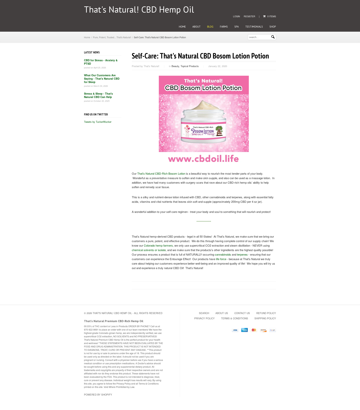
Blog (210, 26)
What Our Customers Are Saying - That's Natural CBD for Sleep (101, 78)
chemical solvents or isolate (149, 250)
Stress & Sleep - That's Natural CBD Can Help (98, 95)
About (196, 26)
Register (249, 16)
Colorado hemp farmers (158, 245)
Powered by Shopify (98, 394)
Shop (272, 26)
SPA (236, 26)
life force (221, 259)
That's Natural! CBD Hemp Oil (139, 9)
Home (182, 26)
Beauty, (176, 66)
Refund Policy (266, 313)
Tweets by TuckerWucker (97, 121)
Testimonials (254, 26)
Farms (224, 26)
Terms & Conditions (234, 318)
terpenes (242, 254)
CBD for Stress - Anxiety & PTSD (101, 61)
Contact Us (242, 313)
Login (236, 16)
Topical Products (190, 66)
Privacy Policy (204, 318)
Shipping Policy (265, 318)
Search (204, 313)
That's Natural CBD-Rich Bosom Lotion (161, 173)
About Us (221, 313)
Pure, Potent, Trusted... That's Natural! (112, 37)
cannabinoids (223, 254)
